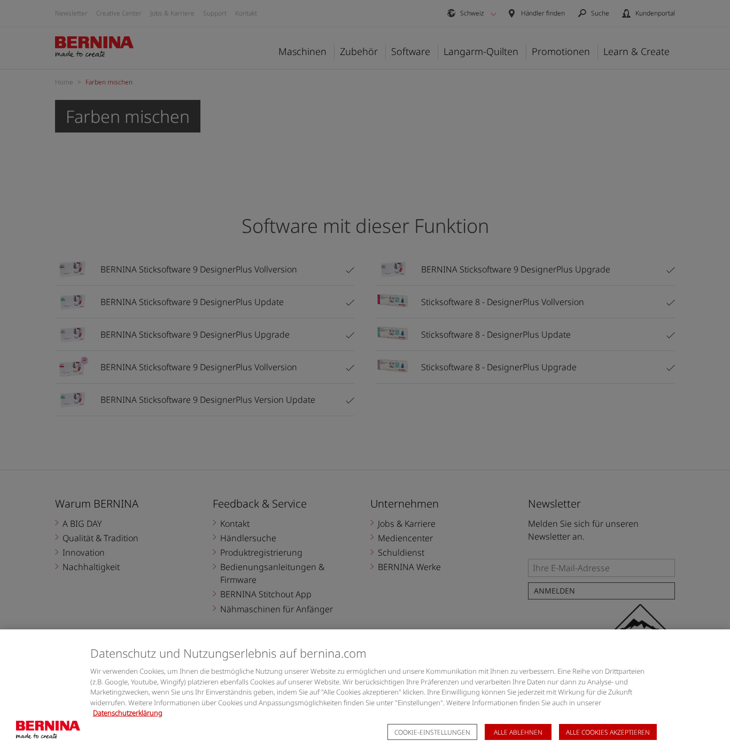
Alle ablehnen (518, 732)
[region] (365, 692)
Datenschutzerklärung (127, 713)
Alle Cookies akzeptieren (608, 732)
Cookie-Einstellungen (432, 732)
